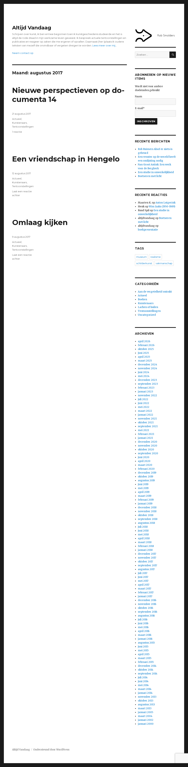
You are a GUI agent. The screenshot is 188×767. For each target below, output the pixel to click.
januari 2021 (145, 438)
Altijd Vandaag (31, 27)
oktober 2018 (145, 515)
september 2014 (147, 673)
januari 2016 (145, 638)
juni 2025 (143, 353)
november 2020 (147, 445)
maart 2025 (145, 360)
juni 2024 (143, 372)
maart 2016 (144, 635)
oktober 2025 (146, 349)
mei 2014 (143, 685)
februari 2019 (146, 499)
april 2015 (143, 654)
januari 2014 (145, 693)
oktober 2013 (145, 700)
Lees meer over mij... (104, 45)
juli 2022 (143, 399)
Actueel (16, 118)
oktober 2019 (145, 476)
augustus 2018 (146, 523)
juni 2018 (143, 530)
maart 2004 (145, 716)
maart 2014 (144, 689)
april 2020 (144, 461)
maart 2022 (145, 410)
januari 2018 (145, 550)
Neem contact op (22, 53)
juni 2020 (143, 457)
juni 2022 (143, 403)
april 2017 (143, 584)
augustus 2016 (146, 615)
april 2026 (144, 341)
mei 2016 (143, 627)
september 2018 (147, 519)
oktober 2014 (145, 669)
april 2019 (143, 492)
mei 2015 (143, 650)
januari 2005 (145, 712)
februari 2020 (146, 468)
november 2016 (147, 604)
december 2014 (147, 665)
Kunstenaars (19, 122)
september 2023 (148, 383)
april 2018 (144, 538)
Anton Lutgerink (166, 202)
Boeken (142, 299)
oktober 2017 (145, 561)
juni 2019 (143, 484)
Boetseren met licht (150, 176)
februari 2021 (146, 434)
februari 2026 (146, 345)
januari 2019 (145, 503)
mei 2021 (143, 430)
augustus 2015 (146, 642)
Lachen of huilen (148, 307)
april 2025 (144, 356)
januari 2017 (145, 596)
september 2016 (147, 611)
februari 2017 (145, 592)
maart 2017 (144, 588)
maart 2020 (145, 465)
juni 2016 (143, 623)
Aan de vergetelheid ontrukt (155, 291)
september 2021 (148, 426)
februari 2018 (146, 546)
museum (141, 256)
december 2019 (147, 472)
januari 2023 (145, 391)
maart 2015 (144, 658)
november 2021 (147, 418)
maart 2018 (144, 542)
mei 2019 (143, 488)
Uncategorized (147, 314)
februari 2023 (146, 387)
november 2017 (147, 557)
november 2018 (147, 511)
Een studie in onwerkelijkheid (156, 172)
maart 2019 (144, 495)
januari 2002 (145, 720)
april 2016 (143, 631)
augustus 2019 (146, 480)
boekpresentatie (148, 229)
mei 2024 (143, 376)
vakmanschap (164, 263)
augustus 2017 (146, 569)
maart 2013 (144, 708)
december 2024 (147, 364)
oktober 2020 (146, 449)
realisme (155, 256)
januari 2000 (145, 723)
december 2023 (147, 380)
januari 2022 (145, 414)
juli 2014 (143, 677)
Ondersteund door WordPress (51, 749)
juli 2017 (142, 573)
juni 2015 (143, 646)
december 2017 (147, 553)
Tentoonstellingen (23, 126)
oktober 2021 (145, 422)
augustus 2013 (146, 704)
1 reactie (17, 131)
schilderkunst (144, 263)
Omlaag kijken (40, 222)
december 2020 (147, 441)
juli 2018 (143, 526)
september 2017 (147, 565)
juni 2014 (143, 681)
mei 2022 (143, 407)
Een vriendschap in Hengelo (66, 158)
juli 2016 (142, 619)
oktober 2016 (145, 608)
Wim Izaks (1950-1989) (162, 206)
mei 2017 (143, 580)
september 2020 (148, 453)
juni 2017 (143, 577)
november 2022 (147, 395)
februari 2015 (146, 662)
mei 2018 (143, 534)
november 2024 (147, 368)
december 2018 (147, 507)
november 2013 (147, 696)
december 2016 (147, 600)
